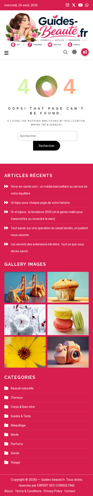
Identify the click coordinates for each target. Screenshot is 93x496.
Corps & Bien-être (23, 407)
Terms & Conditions (28, 491)
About (8, 491)
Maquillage (18, 425)
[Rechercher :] (46, 136)
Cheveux (17, 397)
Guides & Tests (21, 416)
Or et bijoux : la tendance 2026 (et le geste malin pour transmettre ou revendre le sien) (47, 215)
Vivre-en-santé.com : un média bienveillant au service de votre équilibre (49, 190)
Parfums (17, 444)
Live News (85, 52)
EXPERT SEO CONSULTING (56, 485)
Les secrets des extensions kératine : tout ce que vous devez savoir (47, 248)
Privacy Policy (53, 491)
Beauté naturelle (22, 388)
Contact (69, 491)
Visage (15, 462)
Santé (15, 453)
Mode (15, 434)
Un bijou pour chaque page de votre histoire (40, 202)
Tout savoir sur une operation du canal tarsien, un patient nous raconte (49, 231)
